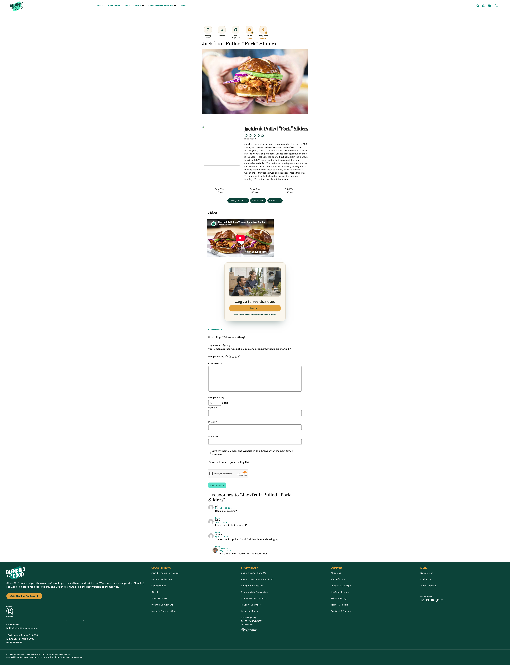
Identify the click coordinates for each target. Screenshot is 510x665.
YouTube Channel (340, 592)
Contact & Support (341, 611)
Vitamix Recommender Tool (257, 579)
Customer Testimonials (254, 598)
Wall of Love (338, 579)
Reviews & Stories (161, 579)
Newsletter (426, 573)
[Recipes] (475, 5)
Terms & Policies (340, 605)
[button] (246, 135)
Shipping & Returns (252, 585)
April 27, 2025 (221, 536)
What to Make (159, 598)
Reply (217, 518)
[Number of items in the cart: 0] (496, 5)
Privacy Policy (339, 598)
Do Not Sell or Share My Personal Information (61, 657)
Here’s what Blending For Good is (260, 314)
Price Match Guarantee (254, 592)
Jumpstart (114, 6)
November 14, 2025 (224, 508)
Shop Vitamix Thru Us (160, 6)
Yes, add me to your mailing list (230, 462)
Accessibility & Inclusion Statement (22, 657)
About (184, 6)
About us (336, 573)
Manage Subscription (163, 611)
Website (213, 436)
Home (100, 6)
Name (212, 407)
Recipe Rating (216, 356)
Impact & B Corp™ (341, 585)
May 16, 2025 (225, 551)
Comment (215, 363)
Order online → (249, 611)
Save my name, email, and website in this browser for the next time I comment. (252, 452)
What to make (133, 6)
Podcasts (425, 579)
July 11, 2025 (221, 522)
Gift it (154, 592)
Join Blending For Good (24, 596)
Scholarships (158, 585)
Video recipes (428, 585)
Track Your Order (251, 605)
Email (212, 422)
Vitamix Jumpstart (162, 605)
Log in (255, 308)
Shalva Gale (224, 548)
